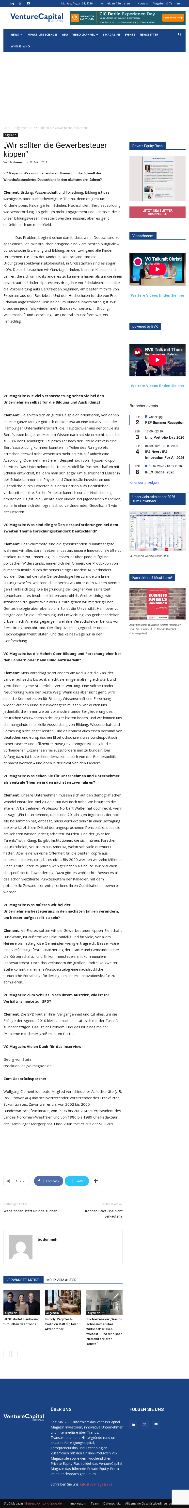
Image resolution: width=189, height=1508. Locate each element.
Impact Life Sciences (42, 34)
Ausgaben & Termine (167, 3)
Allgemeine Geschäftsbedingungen (149, 1503)
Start (6, 128)
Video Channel (83, 34)
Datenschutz (112, 1503)
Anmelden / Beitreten (115, 3)
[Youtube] (28, 3)
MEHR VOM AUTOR (62, 1280)
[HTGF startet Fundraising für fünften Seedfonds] (21, 1302)
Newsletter (149, 34)
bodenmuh (18, 162)
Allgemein (21, 128)
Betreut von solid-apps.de (43, 1503)
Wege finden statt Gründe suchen (30, 1211)
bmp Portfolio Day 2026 (164, 437)
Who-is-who (20, 46)
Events (130, 34)
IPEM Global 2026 (159, 471)
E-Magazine (111, 34)
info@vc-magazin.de (96, 1484)
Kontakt (143, 3)
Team (95, 1503)
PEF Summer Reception (165, 422)
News (15, 34)
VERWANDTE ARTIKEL (23, 1280)
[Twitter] (20, 3)
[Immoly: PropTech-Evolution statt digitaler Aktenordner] (63, 1302)
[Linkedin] (12, 3)
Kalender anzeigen (144, 482)
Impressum (78, 1503)
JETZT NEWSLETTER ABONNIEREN (157, 212)
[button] (180, 34)
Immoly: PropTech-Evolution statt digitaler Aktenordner (61, 1324)
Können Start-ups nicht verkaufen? (104, 1214)
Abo (65, 34)
